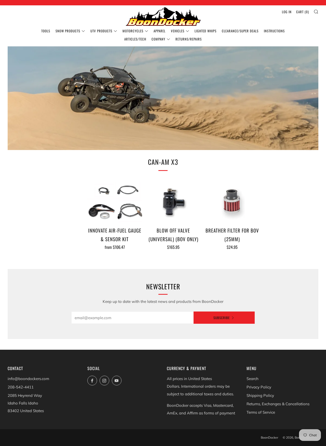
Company (158, 39)
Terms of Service (261, 412)
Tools (45, 30)
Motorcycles (133, 30)
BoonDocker (269, 437)
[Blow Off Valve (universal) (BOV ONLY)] (173, 202)
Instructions (274, 30)
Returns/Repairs (188, 39)
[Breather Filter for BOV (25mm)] (232, 202)
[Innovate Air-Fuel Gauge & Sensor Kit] (114, 202)
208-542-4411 (21, 387)
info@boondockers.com (28, 378)
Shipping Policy (260, 395)
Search (253, 378)
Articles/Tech (135, 39)
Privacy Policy (259, 387)
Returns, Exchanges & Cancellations (278, 403)
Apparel (160, 30)
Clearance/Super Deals (240, 30)
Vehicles (177, 30)
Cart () (302, 11)
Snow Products (68, 30)
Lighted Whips (205, 30)
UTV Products (101, 30)
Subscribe (221, 317)
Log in (287, 11)
